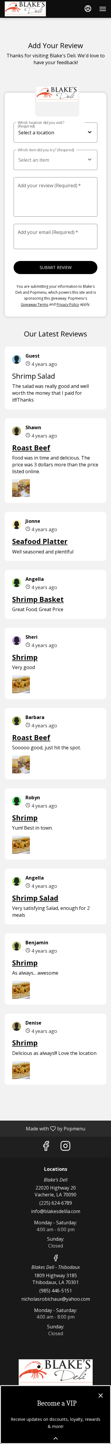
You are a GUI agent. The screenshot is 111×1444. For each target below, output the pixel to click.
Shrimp (25, 657)
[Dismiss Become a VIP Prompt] (101, 1395)
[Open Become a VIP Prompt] (55, 1438)
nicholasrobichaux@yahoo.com (55, 1299)
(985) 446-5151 (55, 1290)
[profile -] (87, 8)
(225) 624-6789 (55, 1203)
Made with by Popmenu (44, 1128)
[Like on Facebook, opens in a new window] (46, 1147)
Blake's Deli (55, 1372)
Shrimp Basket (38, 599)
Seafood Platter (39, 541)
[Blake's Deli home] (31, 8)
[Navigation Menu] (102, 9)
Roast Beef (31, 447)
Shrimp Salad (35, 898)
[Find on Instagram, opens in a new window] (65, 1147)
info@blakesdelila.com (55, 1211)
